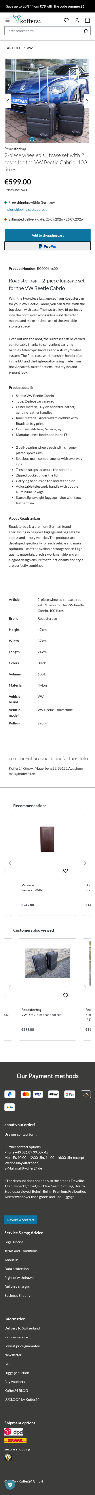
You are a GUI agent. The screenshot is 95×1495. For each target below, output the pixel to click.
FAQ (7, 1364)
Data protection (16, 1268)
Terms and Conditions (21, 1251)
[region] (47, 101)
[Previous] (7, 101)
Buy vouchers (14, 1381)
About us (11, 1260)
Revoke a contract (20, 1220)
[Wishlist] (66, 19)
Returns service (16, 1337)
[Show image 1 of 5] (32, 139)
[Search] (85, 30)
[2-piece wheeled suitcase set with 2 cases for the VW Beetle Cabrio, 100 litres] (47, 101)
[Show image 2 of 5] (40, 139)
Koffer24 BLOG (16, 1390)
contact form (26, 1134)
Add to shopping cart (48, 235)
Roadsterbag (15, 148)
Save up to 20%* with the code (45, 6)
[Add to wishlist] (65, 870)
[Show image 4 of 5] (55, 139)
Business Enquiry (17, 1295)
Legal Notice (13, 1242)
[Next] (87, 101)
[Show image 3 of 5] (47, 139)
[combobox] (42, 30)
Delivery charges (17, 1286)
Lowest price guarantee (22, 1346)
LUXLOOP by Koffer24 (21, 1399)
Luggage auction (16, 1372)
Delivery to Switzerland (22, 1328)
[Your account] (77, 19)
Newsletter (12, 1355)
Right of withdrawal (19, 1277)
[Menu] (7, 19)
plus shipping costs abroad (27, 209)
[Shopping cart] (87, 19)
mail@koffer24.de (28, 1168)
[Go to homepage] (35, 19)
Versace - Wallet (32, 890)
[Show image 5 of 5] (63, 139)
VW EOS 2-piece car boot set (41, 1014)
